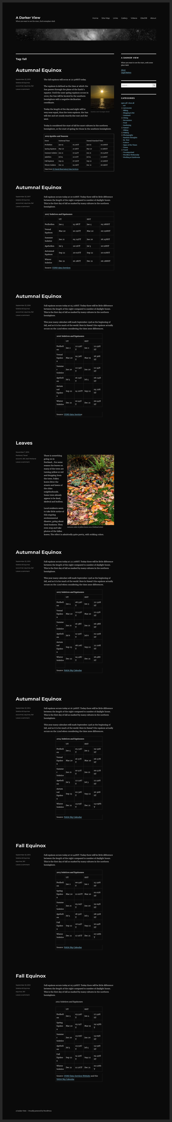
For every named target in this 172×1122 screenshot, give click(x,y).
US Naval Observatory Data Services (65, 169)
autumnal (20, 86)
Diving (125, 118)
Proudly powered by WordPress (40, 1111)
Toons (125, 147)
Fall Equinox (31, 845)
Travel (25, 455)
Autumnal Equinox (39, 70)
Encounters (127, 120)
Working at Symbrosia (131, 157)
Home (95, 18)
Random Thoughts (130, 138)
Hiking (125, 130)
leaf (27, 459)
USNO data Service (72, 414)
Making (126, 133)
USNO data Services (61, 268)
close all (131, 103)
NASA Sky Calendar (73, 670)
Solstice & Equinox (23, 83)
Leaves (24, 443)
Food (125, 123)
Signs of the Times (130, 145)
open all (124, 103)
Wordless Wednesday (131, 155)
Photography (128, 135)
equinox (27, 86)
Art (124, 106)
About (153, 18)
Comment (127, 115)
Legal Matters (126, 73)
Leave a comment (23, 89)
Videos (134, 18)
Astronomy (127, 108)
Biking (125, 110)
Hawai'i (126, 128)
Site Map (106, 18)
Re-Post (126, 140)
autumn (19, 459)
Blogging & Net (128, 113)
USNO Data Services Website (77, 1076)
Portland (19, 455)
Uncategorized (128, 152)
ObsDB (143, 18)
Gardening (127, 125)
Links (115, 18)
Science (126, 143)
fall (32, 86)
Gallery (124, 18)
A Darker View (28, 18)
